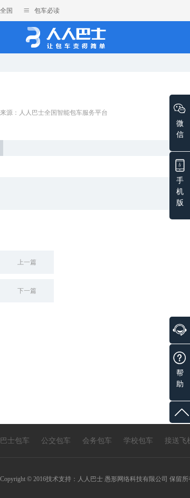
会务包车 (97, 441)
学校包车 (138, 441)
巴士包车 (15, 441)
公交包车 (56, 441)
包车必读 (46, 10)
